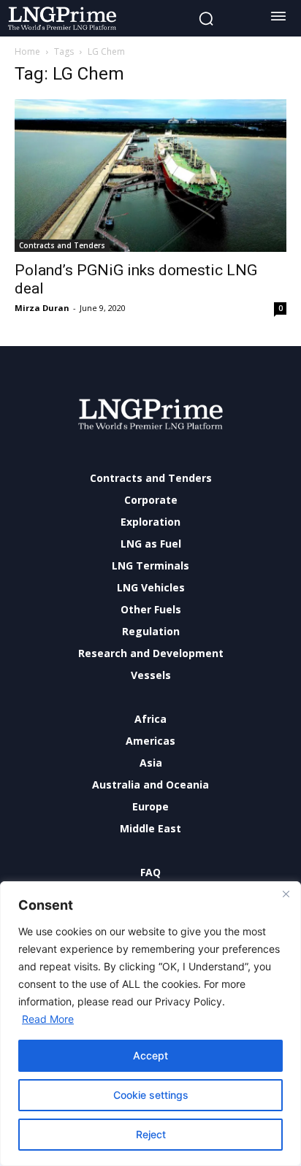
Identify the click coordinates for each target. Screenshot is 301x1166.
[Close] (285, 893)
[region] (150, 1023)
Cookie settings (150, 1095)
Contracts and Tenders (62, 245)
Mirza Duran (42, 307)
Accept (150, 1055)
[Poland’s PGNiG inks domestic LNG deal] (150, 175)
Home (27, 51)
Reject (151, 1134)
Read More (48, 1019)
